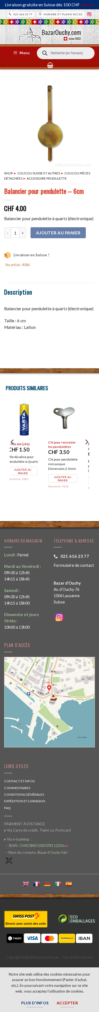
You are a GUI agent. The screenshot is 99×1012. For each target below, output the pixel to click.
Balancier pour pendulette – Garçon (32, 446)
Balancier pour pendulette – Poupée (72, 446)
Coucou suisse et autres (38, 173)
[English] (28, 883)
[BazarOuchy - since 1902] (49, 32)
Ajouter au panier (58, 232)
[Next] (86, 453)
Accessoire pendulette (47, 178)
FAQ (7, 808)
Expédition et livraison (24, 801)
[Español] (70, 883)
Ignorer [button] (88, 4)
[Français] (38, 883)
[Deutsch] (49, 883)
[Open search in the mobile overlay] (65, 53)
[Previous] (12, 453)
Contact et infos (19, 781)
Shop (8, 173)
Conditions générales (24, 794)
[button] (22, 53)
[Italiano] (60, 883)
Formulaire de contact (74, 565)
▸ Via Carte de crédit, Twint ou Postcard (37, 830)
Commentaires (17, 788)
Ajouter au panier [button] (71, 480)
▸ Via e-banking (17, 839)
